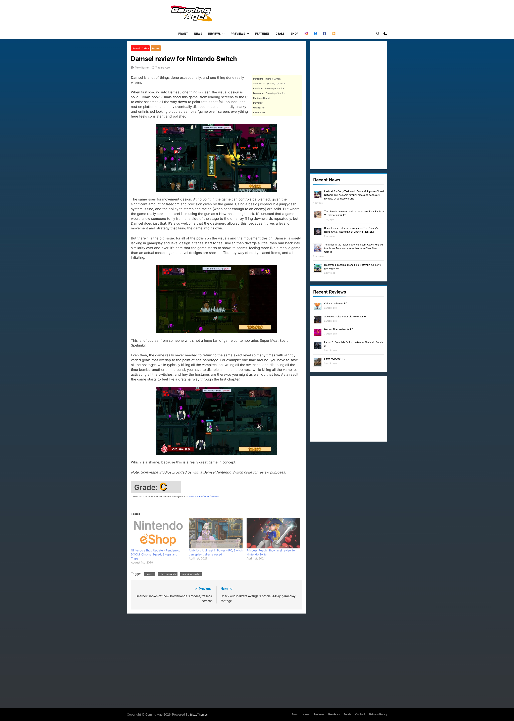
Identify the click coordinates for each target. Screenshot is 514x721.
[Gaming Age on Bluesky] (315, 33)
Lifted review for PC (334, 359)
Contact (360, 714)
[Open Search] (377, 33)
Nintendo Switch (140, 48)
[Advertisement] (314, 13)
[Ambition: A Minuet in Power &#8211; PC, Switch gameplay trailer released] (216, 533)
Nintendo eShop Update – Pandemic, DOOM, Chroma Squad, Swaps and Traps (155, 554)
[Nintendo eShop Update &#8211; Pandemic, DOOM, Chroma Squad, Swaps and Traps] (158, 533)
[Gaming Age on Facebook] (324, 33)
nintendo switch (168, 574)
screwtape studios (191, 574)
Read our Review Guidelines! (203, 496)
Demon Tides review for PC (338, 329)
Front (183, 34)
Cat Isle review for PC (335, 303)
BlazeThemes (199, 714)
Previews (238, 34)
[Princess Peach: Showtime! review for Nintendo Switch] (273, 533)
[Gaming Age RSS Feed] (334, 33)
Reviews (214, 34)
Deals (280, 34)
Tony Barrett (142, 67)
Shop (295, 34)
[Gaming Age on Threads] (306, 33)
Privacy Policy (378, 714)
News (198, 34)
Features (262, 34)
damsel (149, 574)
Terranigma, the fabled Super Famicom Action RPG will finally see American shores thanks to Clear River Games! (353, 248)
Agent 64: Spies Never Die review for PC (345, 316)
